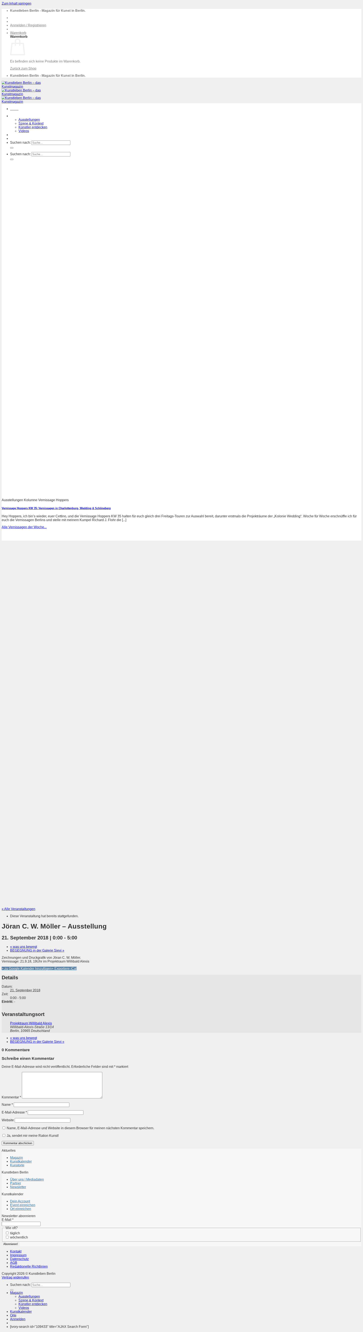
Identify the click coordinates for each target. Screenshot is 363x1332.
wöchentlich (18, 1237)
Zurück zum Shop (23, 68)
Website (8, 1120)
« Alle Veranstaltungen (18, 909)
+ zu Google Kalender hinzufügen (27, 968)
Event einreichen (22, 1205)
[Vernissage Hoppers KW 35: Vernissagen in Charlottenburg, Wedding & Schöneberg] (115, 493)
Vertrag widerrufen (15, 1277)
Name (7, 1104)
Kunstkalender (21, 135)
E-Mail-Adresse (14, 1112)
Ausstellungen (29, 119)
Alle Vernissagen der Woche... (24, 527)
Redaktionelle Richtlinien (29, 1266)
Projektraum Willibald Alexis (31, 1023)
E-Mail (7, 1219)
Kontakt (15, 1251)
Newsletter (18, 1187)
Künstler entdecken (32, 127)
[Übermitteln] (11, 147)
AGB (13, 1262)
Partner (15, 1183)
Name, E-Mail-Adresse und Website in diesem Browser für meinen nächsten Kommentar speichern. (80, 1128)
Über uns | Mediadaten (27, 1179)
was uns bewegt (23, 946)
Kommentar (11, 1097)
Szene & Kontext (30, 123)
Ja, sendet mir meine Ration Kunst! (32, 1135)
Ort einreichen (20, 1209)
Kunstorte (17, 1165)
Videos (23, 131)
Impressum (18, 1255)
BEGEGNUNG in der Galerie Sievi (37, 950)
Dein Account (20, 1201)
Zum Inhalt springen (16, 3)
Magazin (16, 116)
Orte (13, 138)
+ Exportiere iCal (64, 968)
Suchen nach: (20, 142)
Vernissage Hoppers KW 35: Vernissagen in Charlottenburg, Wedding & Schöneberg (56, 508)
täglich (14, 1233)
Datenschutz (19, 1259)
